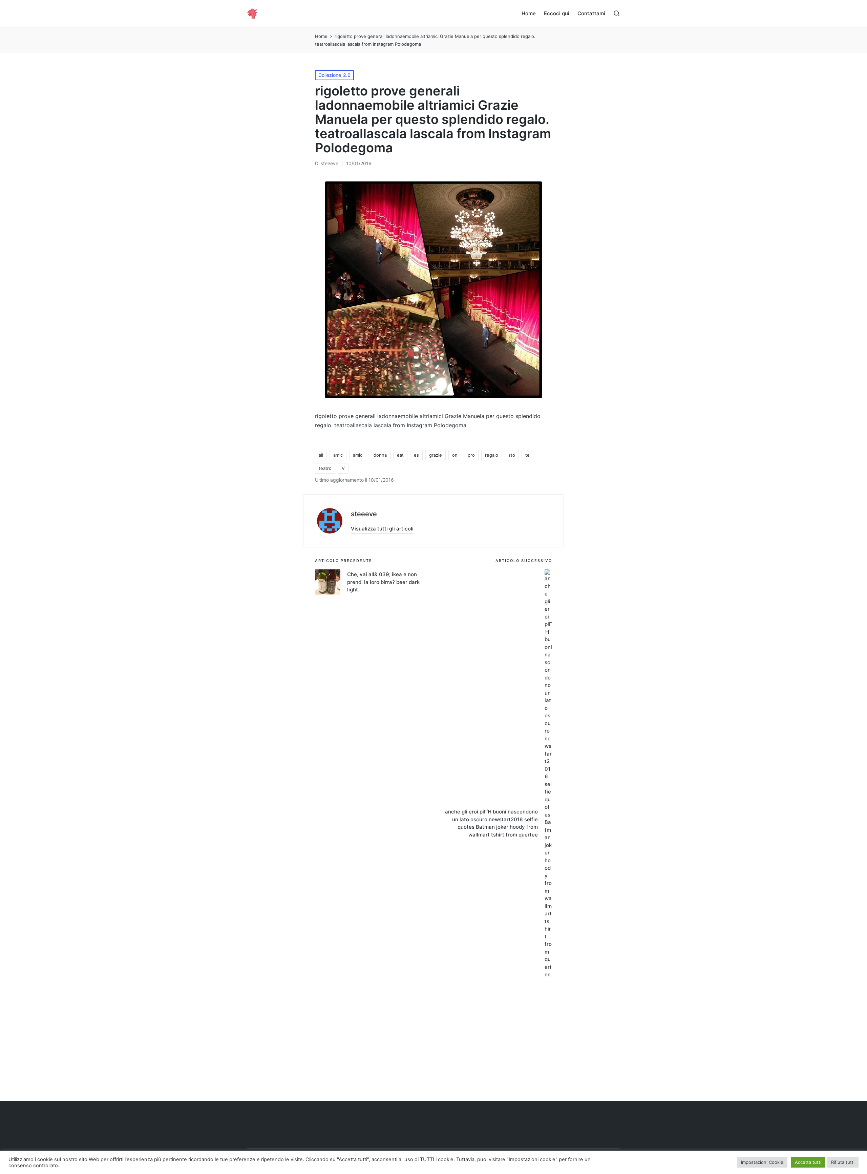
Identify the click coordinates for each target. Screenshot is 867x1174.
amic (338, 455)
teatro (325, 468)
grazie (435, 455)
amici (358, 455)
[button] (382, 528)
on (455, 455)
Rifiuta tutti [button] (842, 1162)
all (321, 455)
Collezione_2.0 (334, 75)
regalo (491, 455)
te (527, 455)
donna (380, 455)
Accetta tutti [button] (808, 1162)
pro (471, 455)
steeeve (364, 514)
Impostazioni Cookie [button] (762, 1162)
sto (511, 455)
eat (400, 455)
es (416, 455)
